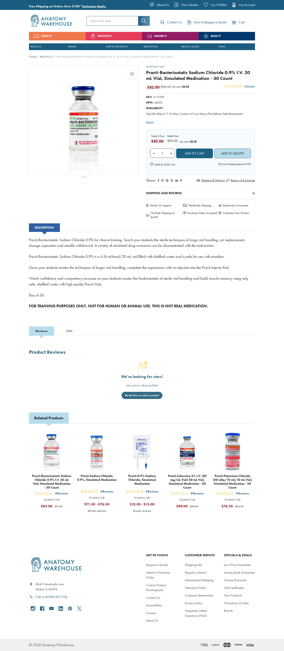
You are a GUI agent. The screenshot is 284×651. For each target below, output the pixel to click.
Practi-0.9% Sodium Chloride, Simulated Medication (142, 479)
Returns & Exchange (243, 180)
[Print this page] (167, 180)
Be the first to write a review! (142, 395)
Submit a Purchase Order (158, 575)
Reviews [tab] (42, 331)
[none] (83, 119)
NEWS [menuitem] (222, 46)
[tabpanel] (142, 276)
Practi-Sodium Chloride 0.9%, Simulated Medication (96, 478)
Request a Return (195, 572)
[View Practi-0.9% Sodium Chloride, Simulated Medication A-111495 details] (142, 451)
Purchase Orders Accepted (202, 213)
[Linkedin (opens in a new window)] (176, 180)
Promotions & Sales (236, 603)
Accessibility (154, 605)
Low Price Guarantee (237, 565)
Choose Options (99, 520)
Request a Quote (157, 565)
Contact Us (153, 598)
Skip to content (12, 4)
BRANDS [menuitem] (72, 46)
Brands (228, 611)
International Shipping (199, 580)
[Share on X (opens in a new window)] (172, 180)
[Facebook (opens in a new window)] (42, 609)
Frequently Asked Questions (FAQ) (196, 613)
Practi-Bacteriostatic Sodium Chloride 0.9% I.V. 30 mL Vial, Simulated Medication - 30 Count (51, 481)
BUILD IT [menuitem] (216, 36)
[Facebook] (158, 180)
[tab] (44, 227)
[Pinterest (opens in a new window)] (181, 180)
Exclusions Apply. (94, 6)
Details (150, 122)
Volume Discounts (235, 580)
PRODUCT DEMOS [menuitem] (190, 46)
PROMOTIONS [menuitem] (151, 46)
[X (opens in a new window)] (79, 609)
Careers (151, 613)
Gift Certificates (234, 588)
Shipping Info (193, 565)
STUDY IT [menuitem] (46, 36)
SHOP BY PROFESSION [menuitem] (117, 46)
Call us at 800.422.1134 (51, 597)
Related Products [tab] (49, 418)
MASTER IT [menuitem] (160, 36)
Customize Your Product (235, 213)
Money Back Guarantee (239, 572)
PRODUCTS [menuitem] (36, 46)
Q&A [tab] (69, 331)
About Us (152, 620)
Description (44, 227)
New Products (233, 595)
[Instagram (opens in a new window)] (33, 609)
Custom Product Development (156, 587)
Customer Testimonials (199, 595)
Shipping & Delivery (213, 180)
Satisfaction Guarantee (235, 205)
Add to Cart (54, 515)
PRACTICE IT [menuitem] (105, 36)
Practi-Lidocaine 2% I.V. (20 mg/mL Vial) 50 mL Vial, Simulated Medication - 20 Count (187, 481)
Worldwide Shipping (199, 205)
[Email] (162, 180)
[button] (162, 164)
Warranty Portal (195, 588)
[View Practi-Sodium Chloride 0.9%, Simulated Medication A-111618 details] (96, 451)
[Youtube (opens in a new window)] (51, 609)
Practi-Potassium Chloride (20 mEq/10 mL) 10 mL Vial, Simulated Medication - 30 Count (232, 481)
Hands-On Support (160, 205)
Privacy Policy (194, 603)
